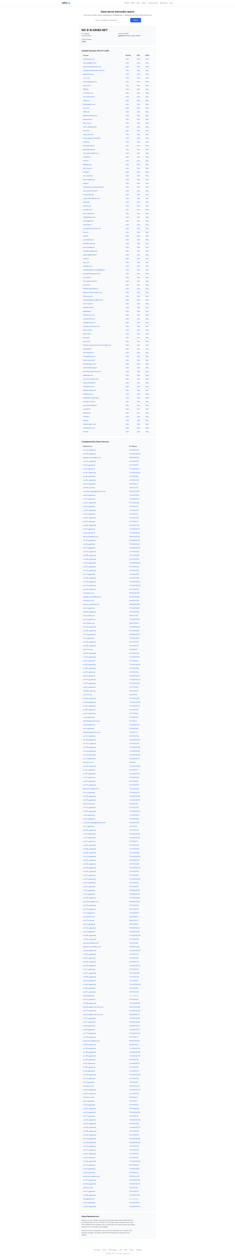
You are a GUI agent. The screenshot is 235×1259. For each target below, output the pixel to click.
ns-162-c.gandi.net (89, 518)
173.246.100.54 (134, 1203)
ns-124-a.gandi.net (89, 751)
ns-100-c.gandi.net (89, 1154)
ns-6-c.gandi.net (88, 1101)
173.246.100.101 (134, 582)
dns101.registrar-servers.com (93, 1014)
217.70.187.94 (134, 999)
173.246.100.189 (134, 1195)
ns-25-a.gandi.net (89, 725)
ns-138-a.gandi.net (89, 1142)
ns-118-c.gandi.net (89, 1146)
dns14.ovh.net (88, 649)
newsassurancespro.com (92, 274)
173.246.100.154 (134, 683)
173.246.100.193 (134, 868)
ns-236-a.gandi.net (89, 950)
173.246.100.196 (134, 747)
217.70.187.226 (134, 698)
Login (171, 3)
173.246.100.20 (134, 1029)
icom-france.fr (88, 304)
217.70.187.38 (133, 969)
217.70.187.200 (134, 631)
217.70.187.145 (134, 1135)
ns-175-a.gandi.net (89, 585)
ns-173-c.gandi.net (89, 785)
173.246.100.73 (134, 499)
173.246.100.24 (134, 676)
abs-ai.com (87, 85)
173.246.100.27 (134, 815)
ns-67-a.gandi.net (89, 932)
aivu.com (86, 108)
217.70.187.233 (134, 845)
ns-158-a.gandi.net (89, 1052)
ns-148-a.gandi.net (89, 1161)
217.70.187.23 (133, 1105)
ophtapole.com (88, 386)
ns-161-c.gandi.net (89, 567)
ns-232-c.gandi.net (89, 845)
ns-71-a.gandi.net (89, 574)
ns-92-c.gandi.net (89, 1157)
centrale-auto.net (89, 243)
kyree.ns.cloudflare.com (91, 1176)
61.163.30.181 (133, 804)
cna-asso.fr (87, 277)
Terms (131, 1250)
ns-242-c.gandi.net (89, 743)
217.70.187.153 (134, 642)
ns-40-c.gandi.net (89, 981)
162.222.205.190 (134, 1007)
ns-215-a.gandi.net (89, 664)
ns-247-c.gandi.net (89, 973)
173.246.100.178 (134, 1033)
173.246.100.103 (134, 1184)
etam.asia (86, 337)
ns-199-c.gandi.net (89, 631)
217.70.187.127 (134, 954)
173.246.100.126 (134, 755)
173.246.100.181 (134, 898)
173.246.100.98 (134, 1022)
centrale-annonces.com (91, 326)
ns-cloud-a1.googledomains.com (94, 491)
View (127, 59)
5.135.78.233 (133, 1188)
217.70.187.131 (134, 962)
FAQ (125, 1250)
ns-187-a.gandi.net (89, 1139)
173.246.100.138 (134, 1180)
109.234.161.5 (133, 917)
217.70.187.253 (134, 480)
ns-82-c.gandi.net (89, 886)
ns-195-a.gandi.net (89, 747)
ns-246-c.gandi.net (89, 1131)
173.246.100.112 (134, 548)
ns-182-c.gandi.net (89, 1124)
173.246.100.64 (134, 1063)
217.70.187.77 (133, 484)
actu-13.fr (86, 131)
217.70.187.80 (133, 875)
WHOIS (127, 3)
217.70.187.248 (134, 973)
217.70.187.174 (134, 785)
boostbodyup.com (89, 364)
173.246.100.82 (134, 608)
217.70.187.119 (134, 1146)
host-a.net (86, 285)
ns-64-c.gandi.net (89, 713)
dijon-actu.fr (87, 123)
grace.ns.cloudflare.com (91, 1041)
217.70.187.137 (134, 646)
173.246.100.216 (134, 664)
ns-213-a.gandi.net (89, 679)
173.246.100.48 (134, 619)
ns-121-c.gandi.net (89, 736)
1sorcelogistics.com (89, 63)
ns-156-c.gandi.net (89, 510)
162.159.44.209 (134, 902)
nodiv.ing (86, 142)
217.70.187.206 (134, 853)
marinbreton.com (89, 428)
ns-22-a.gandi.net (89, 469)
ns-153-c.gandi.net (89, 589)
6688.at (85, 89)
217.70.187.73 (133, 1172)
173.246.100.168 (134, 473)
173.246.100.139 (134, 1142)
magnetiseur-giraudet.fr (91, 398)
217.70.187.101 (134, 1154)
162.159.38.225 (134, 597)
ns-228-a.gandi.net (89, 766)
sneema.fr (86, 202)
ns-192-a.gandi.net (89, 868)
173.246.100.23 (134, 469)
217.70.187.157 (134, 510)
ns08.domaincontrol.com (91, 732)
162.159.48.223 (134, 593)
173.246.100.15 (134, 777)
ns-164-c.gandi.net (89, 939)
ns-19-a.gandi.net (89, 1029)
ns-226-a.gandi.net (89, 1127)
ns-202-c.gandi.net (89, 653)
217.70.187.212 (134, 883)
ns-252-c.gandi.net (89, 480)
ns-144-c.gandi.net (89, 1135)
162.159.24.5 (133, 1097)
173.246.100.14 (134, 1071)
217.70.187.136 (134, 461)
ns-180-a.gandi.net (89, 898)
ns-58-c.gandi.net (89, 465)
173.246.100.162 (134, 1112)
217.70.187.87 (133, 687)
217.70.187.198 (134, 1108)
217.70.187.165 (134, 939)
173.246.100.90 (134, 1026)
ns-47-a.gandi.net (89, 619)
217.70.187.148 (134, 552)
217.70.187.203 (134, 653)
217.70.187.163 (134, 518)
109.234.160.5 (134, 623)
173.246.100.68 (134, 932)
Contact (138, 1250)
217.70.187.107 (134, 871)
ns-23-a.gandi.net (89, 676)
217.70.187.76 (133, 1078)
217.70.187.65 (133, 713)
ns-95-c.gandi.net (89, 672)
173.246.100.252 (134, 563)
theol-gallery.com (89, 104)
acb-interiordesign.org (90, 153)
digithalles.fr (87, 311)
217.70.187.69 (133, 710)
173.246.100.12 (134, 913)
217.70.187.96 (133, 672)
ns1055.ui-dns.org (89, 691)
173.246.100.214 (134, 679)
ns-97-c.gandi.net (89, 1165)
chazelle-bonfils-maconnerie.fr (94, 70)
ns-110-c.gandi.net (89, 1037)
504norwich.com (89, 315)
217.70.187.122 (134, 736)
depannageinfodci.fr (90, 255)
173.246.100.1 (133, 1082)
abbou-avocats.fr (89, 360)
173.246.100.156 (134, 702)
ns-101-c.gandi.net (89, 992)
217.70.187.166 (134, 612)
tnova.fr (86, 232)
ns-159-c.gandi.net (89, 668)
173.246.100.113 (134, 540)
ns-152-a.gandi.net (89, 740)
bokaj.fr (85, 420)
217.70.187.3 (133, 826)
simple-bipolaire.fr (89, 383)
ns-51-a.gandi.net (89, 792)
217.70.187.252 (134, 1093)
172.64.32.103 (134, 789)
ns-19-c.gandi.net (89, 924)
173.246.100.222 (134, 879)
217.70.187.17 (133, 770)
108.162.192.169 (134, 604)
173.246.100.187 (134, 1003)
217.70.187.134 (134, 905)
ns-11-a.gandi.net (89, 913)
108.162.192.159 (134, 1041)
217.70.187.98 (133, 1165)
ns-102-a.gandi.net (89, 1184)
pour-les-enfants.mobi (91, 379)
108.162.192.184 (134, 536)
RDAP (133, 3)
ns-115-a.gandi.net (89, 838)
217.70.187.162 (134, 567)
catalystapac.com (89, 217)
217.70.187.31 (133, 841)
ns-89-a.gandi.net (89, 1026)
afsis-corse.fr (87, 330)
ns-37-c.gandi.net (89, 969)
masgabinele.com (89, 322)
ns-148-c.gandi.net (89, 559)
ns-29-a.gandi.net (89, 529)
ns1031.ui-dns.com (89, 1045)
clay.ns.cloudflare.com (91, 943)
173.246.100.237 (134, 950)
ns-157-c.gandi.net (89, 570)
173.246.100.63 (134, 533)
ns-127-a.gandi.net (89, 1018)
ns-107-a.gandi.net (89, 856)
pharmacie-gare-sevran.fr (92, 371)
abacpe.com (87, 164)
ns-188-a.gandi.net (89, 1195)
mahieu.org (87, 206)
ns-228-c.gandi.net (89, 555)
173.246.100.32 (134, 894)
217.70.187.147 (134, 830)
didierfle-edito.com (89, 390)
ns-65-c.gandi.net (89, 958)
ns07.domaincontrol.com (91, 721)
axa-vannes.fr (88, 176)
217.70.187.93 (133, 1157)
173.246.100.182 (134, 634)
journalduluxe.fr (88, 240)
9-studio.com (87, 210)
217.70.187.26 (133, 1191)
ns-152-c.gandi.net (89, 642)
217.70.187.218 (134, 1150)
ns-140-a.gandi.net (89, 928)
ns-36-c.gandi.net (89, 521)
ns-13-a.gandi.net (89, 1071)
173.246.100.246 (135, 984)
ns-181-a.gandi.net (89, 634)
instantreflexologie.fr (90, 368)
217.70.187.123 (134, 450)
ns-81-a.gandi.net (89, 608)
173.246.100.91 (134, 495)
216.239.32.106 (134, 491)
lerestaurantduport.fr (90, 251)
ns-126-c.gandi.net (89, 954)
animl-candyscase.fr (90, 127)
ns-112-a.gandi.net (89, 540)
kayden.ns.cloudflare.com (92, 457)
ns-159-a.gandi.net (89, 796)
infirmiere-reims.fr (89, 401)
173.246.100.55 (134, 1169)
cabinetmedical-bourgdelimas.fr (94, 270)
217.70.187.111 (133, 1037)
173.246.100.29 (134, 544)
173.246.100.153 (134, 740)
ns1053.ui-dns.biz (89, 488)
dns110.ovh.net (88, 762)
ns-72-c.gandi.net (89, 1172)
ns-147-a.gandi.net (89, 1011)
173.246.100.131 (134, 657)
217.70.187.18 (133, 1116)
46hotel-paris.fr (88, 307)
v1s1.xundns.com (89, 616)
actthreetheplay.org (90, 82)
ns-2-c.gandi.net (88, 826)
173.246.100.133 (134, 706)
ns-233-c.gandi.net (89, 860)
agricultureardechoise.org (92, 67)
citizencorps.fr (88, 296)
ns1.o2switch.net (88, 623)
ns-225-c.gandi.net (89, 698)
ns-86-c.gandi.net (89, 687)
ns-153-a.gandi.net (89, 683)
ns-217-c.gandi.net (89, 1150)
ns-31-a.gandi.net (89, 894)
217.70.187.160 (134, 668)
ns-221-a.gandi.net (89, 879)
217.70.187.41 (133, 981)
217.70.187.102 (134, 992)
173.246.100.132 (134, 774)
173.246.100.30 (134, 529)
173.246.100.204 (135, 1120)
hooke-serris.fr (88, 134)
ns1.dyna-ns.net (88, 600)
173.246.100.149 (134, 1161)
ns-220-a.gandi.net (89, 965)
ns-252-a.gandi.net (89, 1206)
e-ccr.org (86, 78)
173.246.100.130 (134, 627)
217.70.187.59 (133, 465)
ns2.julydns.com (88, 1086)
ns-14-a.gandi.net (89, 777)
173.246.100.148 (134, 1011)
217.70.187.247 (134, 1131)
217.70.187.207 (134, 849)
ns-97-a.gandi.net (89, 1022)
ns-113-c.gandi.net (89, 807)
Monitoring (163, 3)
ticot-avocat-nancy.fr (90, 191)
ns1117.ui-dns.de (88, 920)
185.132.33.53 (133, 488)
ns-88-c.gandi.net (89, 476)
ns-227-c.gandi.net (89, 503)
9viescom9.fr (87, 119)
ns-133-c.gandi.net (89, 905)
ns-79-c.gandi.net (89, 875)
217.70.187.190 (134, 578)
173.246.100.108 (134, 856)
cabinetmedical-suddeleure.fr (93, 300)
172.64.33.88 (133, 943)
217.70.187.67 (133, 988)
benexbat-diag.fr (89, 146)
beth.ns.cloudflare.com (91, 789)
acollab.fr (86, 172)
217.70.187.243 (134, 743)
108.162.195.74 (134, 457)
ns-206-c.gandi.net (89, 849)
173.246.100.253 (134, 1206)
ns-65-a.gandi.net (89, 890)
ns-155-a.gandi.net (89, 702)
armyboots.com (88, 194)
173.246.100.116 (134, 838)
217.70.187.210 (134, 977)
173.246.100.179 (134, 1056)
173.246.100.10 (134, 638)
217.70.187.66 (133, 958)
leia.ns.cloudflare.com (90, 536)
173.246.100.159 (134, 1052)
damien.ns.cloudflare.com (92, 947)
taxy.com (86, 262)
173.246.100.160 (134, 796)
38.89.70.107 (133, 616)
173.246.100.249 (135, 935)
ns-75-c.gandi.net (89, 1078)
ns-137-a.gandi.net (89, 1180)
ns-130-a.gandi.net (89, 657)
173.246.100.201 (134, 811)
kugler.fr (86, 258)
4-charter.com (88, 93)
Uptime (144, 3)
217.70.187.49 (134, 1060)
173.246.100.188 (134, 1139)
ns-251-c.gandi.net (89, 1093)
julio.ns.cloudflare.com (91, 902)
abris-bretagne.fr (89, 247)
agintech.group (88, 74)
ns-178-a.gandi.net (89, 1056)
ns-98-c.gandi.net (89, 1067)
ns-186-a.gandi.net (89, 1003)
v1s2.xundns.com (89, 804)
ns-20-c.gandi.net (89, 514)
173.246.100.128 (134, 1018)
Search (135, 20)
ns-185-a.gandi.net (89, 454)
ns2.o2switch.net (89, 917)
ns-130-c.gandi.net (89, 962)
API (120, 1250)
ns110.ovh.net (88, 1188)
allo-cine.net (87, 168)
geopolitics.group (89, 149)
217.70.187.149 (134, 559)
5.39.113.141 (133, 695)
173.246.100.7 (134, 717)
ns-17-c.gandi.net (89, 1116)
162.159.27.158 (134, 600)
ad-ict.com (86, 341)
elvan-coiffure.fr (88, 213)
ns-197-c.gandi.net (89, 1108)
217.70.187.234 (134, 860)
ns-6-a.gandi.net (88, 717)
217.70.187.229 (134, 555)
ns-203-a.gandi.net (89, 1120)
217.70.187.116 (134, 909)
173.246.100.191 (134, 1048)
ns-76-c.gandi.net (89, 484)
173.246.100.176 (134, 585)
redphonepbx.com (89, 424)
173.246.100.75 (134, 759)
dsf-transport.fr (88, 353)
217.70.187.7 (133, 1101)
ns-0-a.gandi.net (88, 1082)
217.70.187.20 (133, 924)
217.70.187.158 (134, 570)
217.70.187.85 (133, 781)
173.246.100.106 (134, 800)
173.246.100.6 (134, 728)
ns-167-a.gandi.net (89, 473)
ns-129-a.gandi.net (89, 627)
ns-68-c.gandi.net (89, 710)
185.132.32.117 (134, 920)
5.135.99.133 (133, 649)
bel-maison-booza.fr (90, 281)
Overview (97, 1250)
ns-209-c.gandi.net (89, 977)
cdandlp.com (87, 266)
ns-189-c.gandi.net (89, 578)
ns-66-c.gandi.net (89, 988)
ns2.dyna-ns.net (88, 1097)
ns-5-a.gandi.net (88, 728)
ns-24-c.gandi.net (89, 661)
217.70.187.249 (134, 525)
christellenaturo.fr (89, 356)
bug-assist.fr (87, 349)
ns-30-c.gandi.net (89, 841)
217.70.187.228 (134, 503)
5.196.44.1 (132, 762)
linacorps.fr (87, 334)
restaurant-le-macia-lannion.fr (93, 187)
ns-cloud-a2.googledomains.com (94, 822)
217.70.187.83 (133, 886)
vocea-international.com (91, 198)
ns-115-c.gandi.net (89, 909)
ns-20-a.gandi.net (89, 819)
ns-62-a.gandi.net (89, 533)
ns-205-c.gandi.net (89, 853)
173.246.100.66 (134, 890)
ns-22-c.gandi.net (89, 1105)
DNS (138, 3)
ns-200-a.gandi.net (89, 811)
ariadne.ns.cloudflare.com (92, 597)
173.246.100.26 (134, 725)
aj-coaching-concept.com (92, 228)
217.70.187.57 (133, 506)
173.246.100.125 (134, 751)
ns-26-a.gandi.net (89, 815)
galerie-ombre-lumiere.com (92, 292)
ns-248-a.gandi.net (89, 935)
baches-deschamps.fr (90, 289)
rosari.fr (86, 236)
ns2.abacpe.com (88, 1199)
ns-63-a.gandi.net (89, 1063)
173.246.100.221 (134, 965)
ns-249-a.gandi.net (89, 1075)
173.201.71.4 (133, 732)
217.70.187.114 (134, 807)
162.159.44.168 (134, 947)
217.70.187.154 (134, 589)
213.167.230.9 (86, 36)
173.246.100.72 (134, 574)
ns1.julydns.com (88, 593)
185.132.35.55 (133, 691)
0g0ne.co (86, 100)
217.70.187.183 (134, 1124)
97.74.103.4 (133, 721)
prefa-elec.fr (87, 225)
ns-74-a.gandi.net (89, 759)
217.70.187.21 (133, 514)
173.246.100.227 (134, 1127)
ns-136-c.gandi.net (89, 646)
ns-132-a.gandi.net (89, 706)
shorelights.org (88, 221)
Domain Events (153, 3)
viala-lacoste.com (89, 319)
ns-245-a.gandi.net (89, 984)
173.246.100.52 (134, 792)
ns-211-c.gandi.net (89, 883)
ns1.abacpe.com (88, 996)
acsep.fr (86, 183)
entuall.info (87, 409)
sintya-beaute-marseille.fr (92, 138)
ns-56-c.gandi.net (89, 506)
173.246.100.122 (134, 834)
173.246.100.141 (134, 928)
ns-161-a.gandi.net (89, 1112)
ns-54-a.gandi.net (89, 1169)
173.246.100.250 (134, 1075)
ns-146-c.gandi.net (89, 830)
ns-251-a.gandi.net (89, 563)
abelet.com (87, 413)
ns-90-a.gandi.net (89, 495)
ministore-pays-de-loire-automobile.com (97, 345)
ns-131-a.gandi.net (89, 774)
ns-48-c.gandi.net (89, 1060)
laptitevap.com (88, 375)
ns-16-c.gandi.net (89, 770)
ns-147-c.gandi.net (89, 552)
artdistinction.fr (88, 394)
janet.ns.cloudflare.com (91, 604)
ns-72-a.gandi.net (89, 499)
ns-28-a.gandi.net (89, 544)
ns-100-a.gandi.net (89, 582)
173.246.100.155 (134, 1090)
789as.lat (86, 112)
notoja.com (87, 157)
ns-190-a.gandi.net (89, 1048)
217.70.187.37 (133, 521)
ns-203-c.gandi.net (89, 864)
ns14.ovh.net (87, 695)
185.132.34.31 (133, 1045)
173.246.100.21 (134, 819)
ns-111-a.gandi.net (89, 548)
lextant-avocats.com (90, 115)
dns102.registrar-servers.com (93, 1007)
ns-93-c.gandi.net (89, 999)
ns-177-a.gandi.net (89, 1033)
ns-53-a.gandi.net (89, 1203)
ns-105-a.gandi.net (89, 800)
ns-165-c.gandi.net (89, 612)
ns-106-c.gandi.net (89, 871)
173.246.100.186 (134, 454)
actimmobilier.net (89, 59)
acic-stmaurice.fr (89, 97)
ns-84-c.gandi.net (89, 781)
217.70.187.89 (133, 476)
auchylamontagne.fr (90, 405)
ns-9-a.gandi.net (88, 638)
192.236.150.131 (134, 1014)
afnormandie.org (89, 179)
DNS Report (113, 1250)
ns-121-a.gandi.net (89, 834)
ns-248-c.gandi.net (89, 525)
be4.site (85, 432)
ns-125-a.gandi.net (89, 755)
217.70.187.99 (133, 1067)
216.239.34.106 (134, 822)
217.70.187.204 (134, 864)
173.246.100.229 (134, 766)
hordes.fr (86, 417)
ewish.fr (86, 161)
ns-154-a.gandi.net (89, 1090)
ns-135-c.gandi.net (89, 461)
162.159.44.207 (134, 1176)
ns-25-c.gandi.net (89, 1191)
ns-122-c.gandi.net (89, 450)
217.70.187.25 (133, 661)
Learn (104, 1250)
